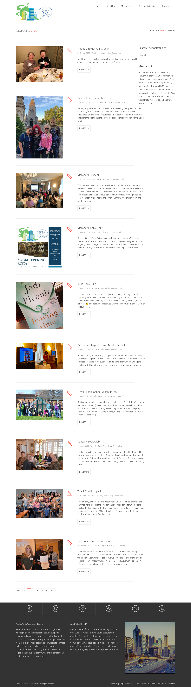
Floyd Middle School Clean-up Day (97, 391)
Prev (18, 590)
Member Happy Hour (89, 228)
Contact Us (167, 6)
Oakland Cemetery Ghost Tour (94, 98)
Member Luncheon (88, 175)
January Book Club (88, 441)
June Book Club (86, 284)
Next (52, 590)
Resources (171, 684)
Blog (109, 53)
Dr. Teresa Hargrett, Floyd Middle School (101, 345)
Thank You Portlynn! (89, 491)
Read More (84, 69)
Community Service (147, 6)
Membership (126, 6)
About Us (111, 6)
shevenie (102, 53)
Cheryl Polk (104, 103)
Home (97, 6)
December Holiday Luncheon (94, 541)
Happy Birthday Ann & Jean (93, 48)
